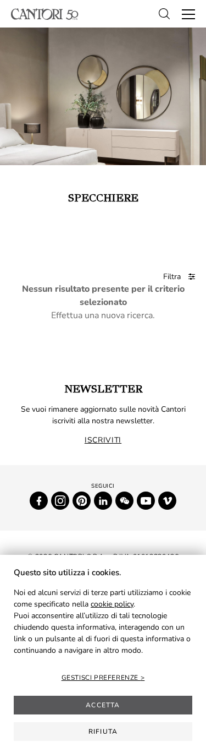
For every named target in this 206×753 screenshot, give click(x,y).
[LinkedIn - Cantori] (103, 501)
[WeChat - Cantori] (124, 501)
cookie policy (112, 604)
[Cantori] (45, 14)
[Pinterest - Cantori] (82, 501)
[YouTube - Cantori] (146, 501)
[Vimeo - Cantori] (167, 501)
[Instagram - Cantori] (60, 501)
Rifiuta (103, 731)
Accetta (103, 705)
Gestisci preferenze (101, 677)
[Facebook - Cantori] (39, 501)
